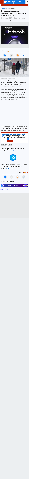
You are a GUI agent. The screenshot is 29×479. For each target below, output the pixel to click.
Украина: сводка (23, 5)
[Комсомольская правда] (8, 2)
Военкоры (16, 5)
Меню (2, 2)
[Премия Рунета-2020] (14, 1)
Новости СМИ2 (4, 189)
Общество (3, 8)
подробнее (14, 150)
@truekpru (9, 168)
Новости (3, 5)
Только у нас (10, 5)
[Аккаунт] (27, 2)
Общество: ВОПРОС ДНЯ (9, 181)
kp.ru (10, 51)
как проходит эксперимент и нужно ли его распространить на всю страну (14, 136)
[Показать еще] (24, 55)
